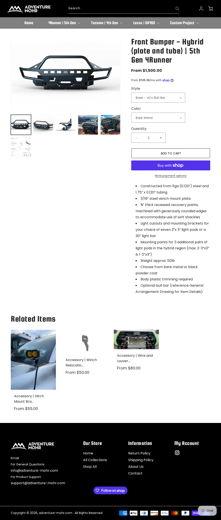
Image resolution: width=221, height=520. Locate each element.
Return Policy (139, 453)
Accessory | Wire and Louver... (135, 358)
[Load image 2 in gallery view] (43, 125)
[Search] (174, 8)
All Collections (95, 459)
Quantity (139, 128)
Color (136, 108)
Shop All (90, 466)
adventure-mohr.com (55, 513)
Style (135, 88)
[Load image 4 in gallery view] (88, 125)
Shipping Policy (140, 459)
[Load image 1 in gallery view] (21, 125)
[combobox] (124, 9)
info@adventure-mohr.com (34, 470)
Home (88, 453)
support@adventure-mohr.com (38, 483)
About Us (136, 466)
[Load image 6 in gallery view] (21, 147)
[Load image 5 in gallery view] (110, 125)
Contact (135, 473)
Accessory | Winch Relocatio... (81, 362)
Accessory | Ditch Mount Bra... (29, 399)
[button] (62, 22)
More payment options (171, 176)
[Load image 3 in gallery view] (65, 125)
